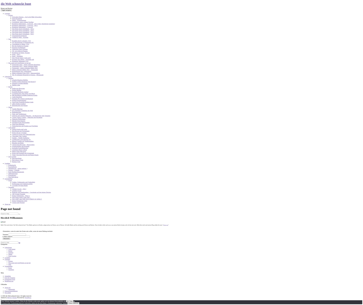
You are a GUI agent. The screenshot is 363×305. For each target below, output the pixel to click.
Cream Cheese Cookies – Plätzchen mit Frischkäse (27, 117)
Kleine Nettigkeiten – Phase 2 (21, 196)
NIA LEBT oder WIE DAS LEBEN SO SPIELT (27, 199)
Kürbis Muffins (16, 90)
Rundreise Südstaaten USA (20, 61)
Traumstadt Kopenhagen (19, 36)
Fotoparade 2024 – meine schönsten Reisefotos (26, 64)
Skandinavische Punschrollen (21, 122)
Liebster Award (16, 190)
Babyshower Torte (17, 160)
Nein (71, 301)
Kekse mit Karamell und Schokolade (23, 153)
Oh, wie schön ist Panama (20, 51)
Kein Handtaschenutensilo (16, 172)
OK (68, 301)
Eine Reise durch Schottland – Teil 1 (23, 34)
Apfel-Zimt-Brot (17, 97)
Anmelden (8, 276)
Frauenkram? (12, 175)
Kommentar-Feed (10, 279)
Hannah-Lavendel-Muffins (20, 83)
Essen (10, 180)
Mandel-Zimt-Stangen (18, 121)
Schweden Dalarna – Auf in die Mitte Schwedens (27, 17)
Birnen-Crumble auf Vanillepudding (23, 141)
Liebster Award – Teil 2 (19, 189)
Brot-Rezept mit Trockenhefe (20, 131)
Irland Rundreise (17, 18)
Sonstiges (11, 187)
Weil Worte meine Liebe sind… (21, 197)
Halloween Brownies (18, 88)
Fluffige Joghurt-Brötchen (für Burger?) (24, 81)
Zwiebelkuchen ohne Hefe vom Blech (23, 93)
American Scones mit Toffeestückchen (23, 134)
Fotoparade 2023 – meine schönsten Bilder (25, 66)
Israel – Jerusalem (17, 56)
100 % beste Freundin (18, 194)
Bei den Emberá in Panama (20, 46)
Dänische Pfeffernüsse (18, 119)
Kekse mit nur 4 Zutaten (19, 133)
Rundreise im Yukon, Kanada (21, 53)
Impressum (11, 289)
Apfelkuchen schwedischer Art (21, 139)
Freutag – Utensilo (13, 170)
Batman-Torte (16, 162)
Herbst (10, 87)
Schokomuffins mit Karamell (20, 146)
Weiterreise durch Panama (20, 49)
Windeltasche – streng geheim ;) (17, 168)
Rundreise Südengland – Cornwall (22, 27)
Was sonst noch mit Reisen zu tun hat (19, 63)
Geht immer (11, 127)
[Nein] (74, 301)
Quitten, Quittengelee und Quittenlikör (23, 182)
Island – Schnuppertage (19, 20)
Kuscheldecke (12, 167)
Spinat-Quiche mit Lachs (19, 129)
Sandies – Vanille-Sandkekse (20, 138)
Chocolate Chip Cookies (19, 136)
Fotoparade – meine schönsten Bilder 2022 (25, 68)
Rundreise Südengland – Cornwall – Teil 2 (25, 25)
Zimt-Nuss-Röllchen (18, 124)
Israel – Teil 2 (16, 54)
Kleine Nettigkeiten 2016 (19, 201)
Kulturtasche (12, 165)
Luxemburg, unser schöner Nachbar (23, 22)
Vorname (5, 234)
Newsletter (8, 293)
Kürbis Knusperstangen (19, 100)
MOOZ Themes (12, 297)
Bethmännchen (16, 112)
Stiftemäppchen (13, 173)
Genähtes (7, 163)
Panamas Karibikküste (18, 47)
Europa (10, 15)
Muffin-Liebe (16, 85)
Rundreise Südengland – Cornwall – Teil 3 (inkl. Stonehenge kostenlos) (33, 24)
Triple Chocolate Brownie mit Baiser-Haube (25, 155)
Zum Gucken (12, 156)
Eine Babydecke (13, 177)
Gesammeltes (8, 179)
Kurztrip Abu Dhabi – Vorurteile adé (23, 59)
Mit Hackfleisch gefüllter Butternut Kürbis (24, 95)
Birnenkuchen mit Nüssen (20, 105)
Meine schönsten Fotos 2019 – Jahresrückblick (26, 73)
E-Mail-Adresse (7, 236)
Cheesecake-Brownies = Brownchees (23, 144)
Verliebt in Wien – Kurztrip (20, 37)
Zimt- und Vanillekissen (19, 114)
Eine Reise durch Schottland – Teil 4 (23, 29)
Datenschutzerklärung (11, 291)
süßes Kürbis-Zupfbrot (19, 104)
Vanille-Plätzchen (17, 109)
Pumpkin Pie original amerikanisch (22, 99)
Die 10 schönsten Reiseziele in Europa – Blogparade (27, 75)
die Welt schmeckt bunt (16, 3)
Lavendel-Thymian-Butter (20, 185)
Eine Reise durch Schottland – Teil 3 (23, 30)
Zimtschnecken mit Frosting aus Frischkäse (25, 126)
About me (7, 204)
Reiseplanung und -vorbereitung (21, 71)
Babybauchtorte (17, 158)
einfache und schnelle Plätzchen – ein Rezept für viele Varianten (31, 116)
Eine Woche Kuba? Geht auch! (21, 58)
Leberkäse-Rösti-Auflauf (19, 150)
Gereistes (7, 13)
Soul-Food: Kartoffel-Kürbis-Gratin (22, 102)
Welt (9, 39)
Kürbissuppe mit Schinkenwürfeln (22, 184)
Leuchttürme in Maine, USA (20, 44)
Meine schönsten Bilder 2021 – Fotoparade (25, 70)
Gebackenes (8, 76)
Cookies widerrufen (73, 303)
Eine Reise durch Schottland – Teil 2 (23, 32)
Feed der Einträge (10, 278)
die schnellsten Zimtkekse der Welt (22, 110)
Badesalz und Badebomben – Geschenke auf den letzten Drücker (31, 192)
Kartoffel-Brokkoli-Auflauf (20, 92)
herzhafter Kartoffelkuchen (20, 148)
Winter (10, 107)
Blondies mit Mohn (18, 143)
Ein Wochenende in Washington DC (23, 42)
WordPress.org (9, 281)
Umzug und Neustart (18, 202)
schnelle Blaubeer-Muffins (20, 80)
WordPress (28, 297)
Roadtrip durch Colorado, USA (21, 41)
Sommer (10, 78)
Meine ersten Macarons (19, 151)
